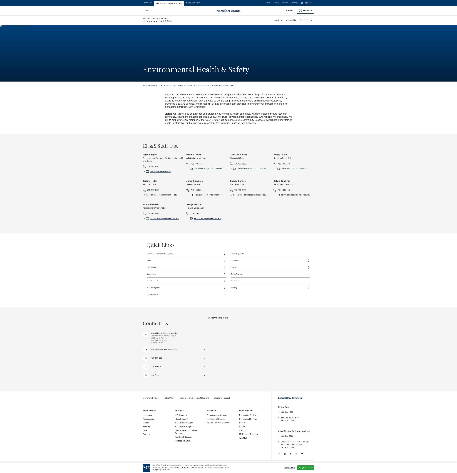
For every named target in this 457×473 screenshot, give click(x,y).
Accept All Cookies (306, 468)
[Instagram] (285, 454)
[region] (228, 468)
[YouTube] (302, 454)
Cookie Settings (289, 468)
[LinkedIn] (290, 454)
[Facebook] (279, 454)
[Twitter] (296, 454)
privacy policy (186, 467)
